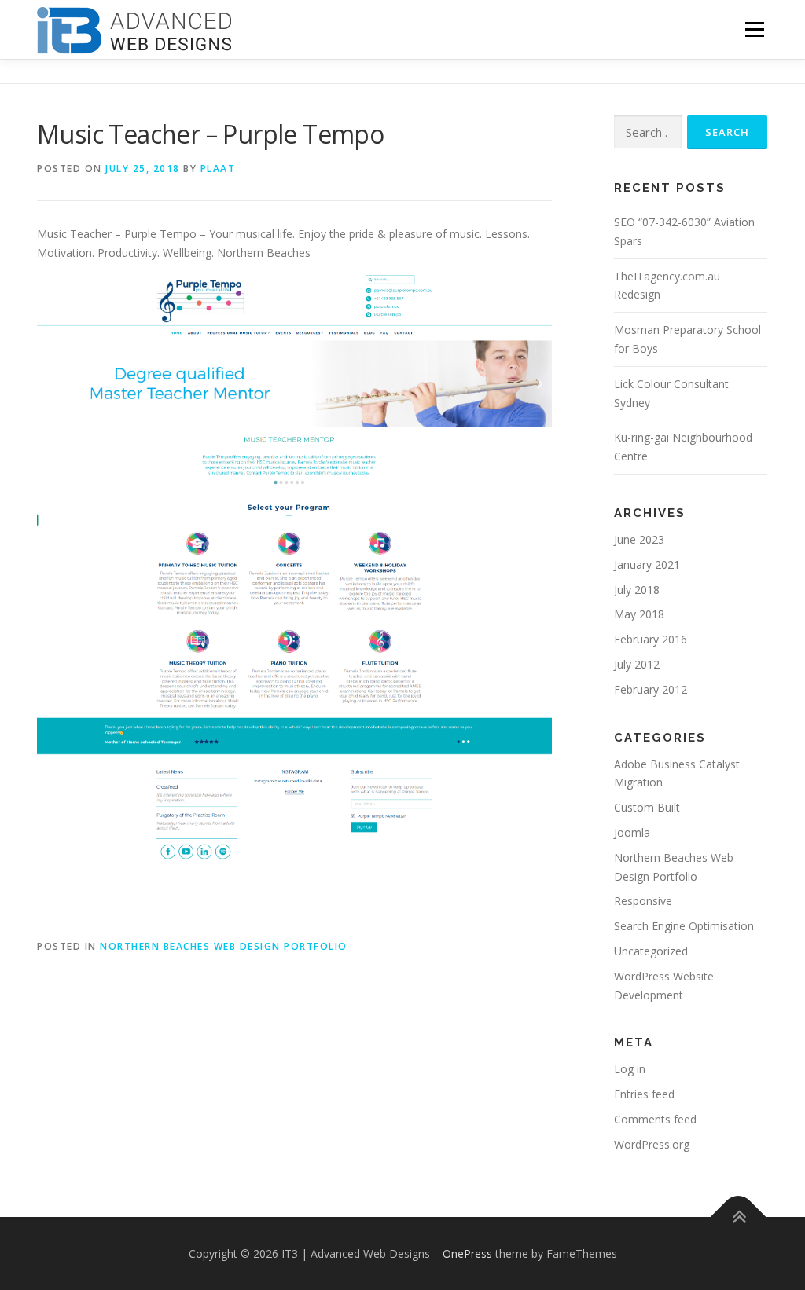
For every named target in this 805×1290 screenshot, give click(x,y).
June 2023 (639, 539)
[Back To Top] (738, 1216)
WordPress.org (651, 1144)
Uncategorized (651, 951)
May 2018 (639, 614)
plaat (218, 168)
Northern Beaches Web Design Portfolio (223, 946)
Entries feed (644, 1094)
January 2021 (647, 564)
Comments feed (655, 1119)
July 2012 (637, 664)
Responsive (643, 900)
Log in (629, 1068)
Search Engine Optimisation (684, 925)
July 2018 (637, 589)
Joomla (632, 832)
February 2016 (650, 639)
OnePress (467, 1253)
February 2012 (650, 689)
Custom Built (647, 807)
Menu (754, 29)
